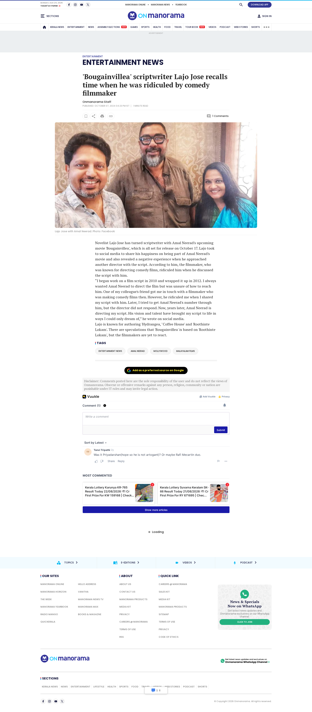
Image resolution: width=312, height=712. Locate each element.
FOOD (167, 27)
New (124, 27)
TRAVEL (178, 27)
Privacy (124, 614)
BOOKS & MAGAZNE (89, 614)
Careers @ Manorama (133, 621)
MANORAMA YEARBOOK (54, 606)
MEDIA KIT (125, 606)
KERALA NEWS (57, 27)
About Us (125, 584)
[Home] (44, 27)
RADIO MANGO (49, 614)
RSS (121, 637)
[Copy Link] (110, 116)
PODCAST (225, 27)
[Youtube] (81, 4)
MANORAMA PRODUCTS (133, 599)
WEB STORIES (241, 27)
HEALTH (157, 27)
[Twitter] (88, 4)
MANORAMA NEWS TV (90, 599)
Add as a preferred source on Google (158, 370)
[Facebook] (69, 4)
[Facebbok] (43, 701)
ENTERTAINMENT (76, 27)
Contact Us (127, 591)
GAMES (134, 27)
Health (111, 686)
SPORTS (145, 27)
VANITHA (83, 591)
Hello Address (87, 584)
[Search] (241, 5)
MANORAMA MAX (88, 606)
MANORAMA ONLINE (135, 4)
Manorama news (160, 4)
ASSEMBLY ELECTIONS (112, 27)
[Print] (102, 116)
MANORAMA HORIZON (53, 591)
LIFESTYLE (98, 686)
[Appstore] (207, 660)
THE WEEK (46, 599)
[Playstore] (182, 660)
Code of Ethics (168, 637)
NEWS (91, 27)
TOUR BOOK (194, 27)
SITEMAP (164, 614)
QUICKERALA (47, 621)
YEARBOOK (181, 4)
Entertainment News (123, 62)
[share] (93, 116)
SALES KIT (164, 591)
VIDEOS (212, 27)
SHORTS (255, 27)
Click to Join (244, 622)
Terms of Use (127, 629)
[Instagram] (75, 4)
